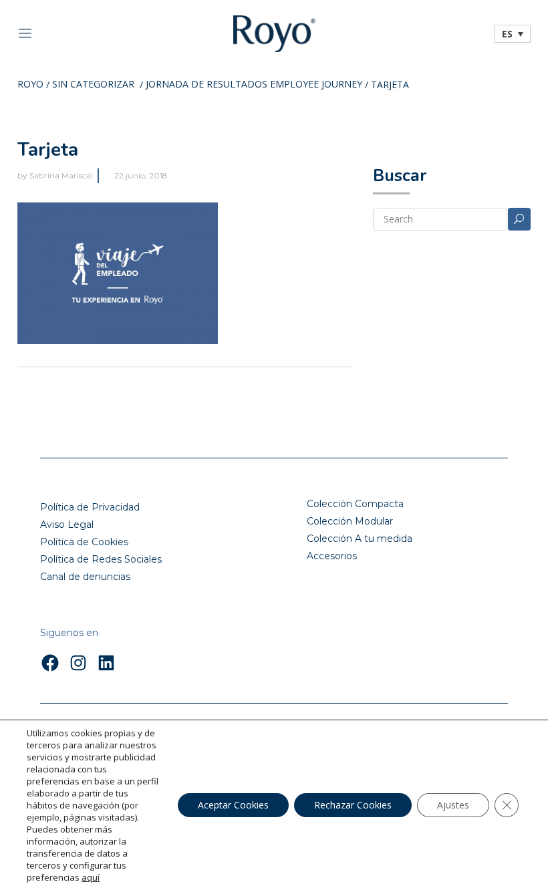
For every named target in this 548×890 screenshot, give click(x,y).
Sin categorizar (93, 85)
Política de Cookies (84, 542)
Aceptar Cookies (233, 804)
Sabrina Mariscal (61, 175)
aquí (91, 877)
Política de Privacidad (90, 507)
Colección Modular (350, 521)
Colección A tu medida (359, 539)
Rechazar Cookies (353, 804)
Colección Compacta (355, 504)
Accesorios (332, 556)
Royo (30, 85)
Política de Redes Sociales (101, 559)
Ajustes (453, 804)
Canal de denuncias (85, 577)
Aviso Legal (67, 524)
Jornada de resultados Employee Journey (254, 85)
